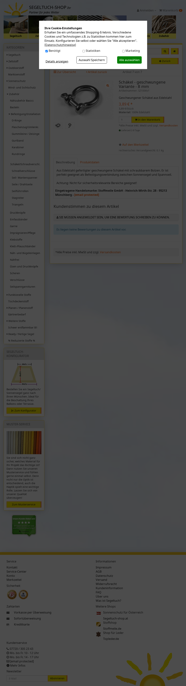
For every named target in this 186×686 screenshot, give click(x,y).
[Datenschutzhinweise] (60, 45)
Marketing (133, 51)
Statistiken (93, 51)
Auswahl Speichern (92, 60)
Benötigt (54, 51)
